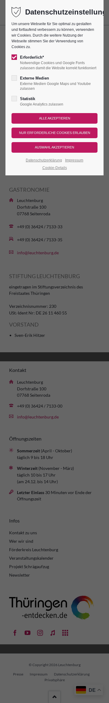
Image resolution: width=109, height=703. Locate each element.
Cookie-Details (54, 168)
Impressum (74, 160)
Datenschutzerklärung (44, 160)
